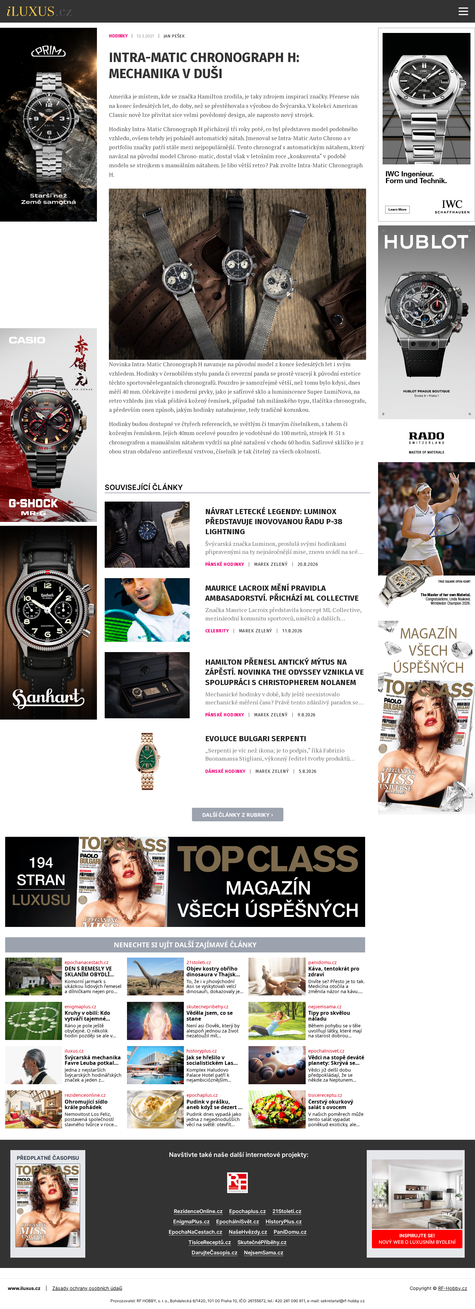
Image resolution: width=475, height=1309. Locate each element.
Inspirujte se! (417, 1239)
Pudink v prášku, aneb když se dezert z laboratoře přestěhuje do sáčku (214, 1104)
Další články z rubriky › (237, 815)
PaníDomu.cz (290, 1232)
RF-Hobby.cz (452, 1288)
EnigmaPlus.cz (191, 1221)
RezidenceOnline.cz (198, 1211)
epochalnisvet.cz (326, 1051)
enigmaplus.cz (80, 1006)
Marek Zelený (271, 564)
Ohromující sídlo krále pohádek (86, 1104)
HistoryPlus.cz (284, 1221)
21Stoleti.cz (286, 1211)
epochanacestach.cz (87, 962)
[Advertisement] (48, 273)
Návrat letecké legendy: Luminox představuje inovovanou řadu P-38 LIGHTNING (274, 521)
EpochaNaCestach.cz (195, 1232)
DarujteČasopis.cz (215, 1252)
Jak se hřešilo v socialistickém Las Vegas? (209, 1060)
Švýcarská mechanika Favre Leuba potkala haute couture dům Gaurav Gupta (93, 1060)
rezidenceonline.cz (85, 1095)
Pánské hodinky (225, 564)
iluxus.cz (74, 1051)
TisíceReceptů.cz (209, 1242)
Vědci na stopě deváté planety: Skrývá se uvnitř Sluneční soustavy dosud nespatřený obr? (336, 1060)
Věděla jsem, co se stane (209, 1016)
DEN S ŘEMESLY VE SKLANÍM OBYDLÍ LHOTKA (88, 971)
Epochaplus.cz (247, 1211)
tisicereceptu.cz (325, 1095)
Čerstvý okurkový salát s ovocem (330, 1104)
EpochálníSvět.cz (237, 1221)
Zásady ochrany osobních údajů (87, 1288)
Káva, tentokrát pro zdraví (333, 971)
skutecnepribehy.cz (207, 1006)
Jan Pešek (174, 36)
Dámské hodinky (226, 771)
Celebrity (217, 631)
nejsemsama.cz (325, 1006)
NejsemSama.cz (263, 1252)
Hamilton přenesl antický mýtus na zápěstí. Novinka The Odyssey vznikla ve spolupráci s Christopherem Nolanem (284, 672)
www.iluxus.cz (24, 1288)
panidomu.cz (322, 962)
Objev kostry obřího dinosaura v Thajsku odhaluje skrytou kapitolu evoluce (212, 971)
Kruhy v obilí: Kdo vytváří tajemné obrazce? (87, 1016)
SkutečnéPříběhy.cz (262, 1242)
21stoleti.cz (198, 962)
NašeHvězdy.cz (248, 1232)
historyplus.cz (201, 1051)
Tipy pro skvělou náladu (329, 1016)
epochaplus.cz (202, 1095)
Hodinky (119, 36)
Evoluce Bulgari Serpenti (255, 738)
